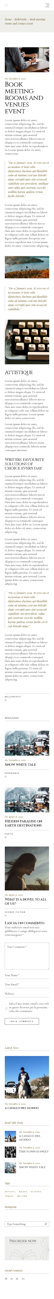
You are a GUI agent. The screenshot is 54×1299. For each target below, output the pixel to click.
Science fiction (15, 912)
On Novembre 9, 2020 (15, 760)
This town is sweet (34, 1151)
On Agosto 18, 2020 (14, 816)
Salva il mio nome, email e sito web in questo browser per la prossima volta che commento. (29, 1007)
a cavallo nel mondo (29, 1138)
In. (11, 1278)
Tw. (23, 1278)
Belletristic (21, 19)
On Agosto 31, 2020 (14, 894)
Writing (22, 1196)
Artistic (10, 1192)
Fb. (6, 1278)
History (36, 1192)
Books (23, 1192)
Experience (12, 773)
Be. (17, 1278)
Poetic (9, 834)
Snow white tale (32, 1167)
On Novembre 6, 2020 (15, 78)
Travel (9, 1196)
